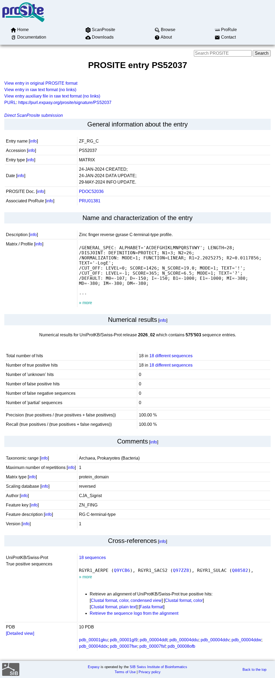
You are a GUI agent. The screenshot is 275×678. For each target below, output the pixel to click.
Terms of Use (125, 672)
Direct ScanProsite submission (33, 115)
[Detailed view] (20, 633)
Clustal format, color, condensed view (126, 600)
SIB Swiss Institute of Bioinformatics (158, 667)
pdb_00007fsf (152, 646)
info (33, 141)
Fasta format (151, 607)
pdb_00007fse (123, 646)
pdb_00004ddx (93, 646)
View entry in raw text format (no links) (40, 89)
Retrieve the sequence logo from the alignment (134, 613)
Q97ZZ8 (181, 570)
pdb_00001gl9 (124, 640)
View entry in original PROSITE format (40, 83)
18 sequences (92, 557)
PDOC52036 (91, 191)
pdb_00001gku (93, 640)
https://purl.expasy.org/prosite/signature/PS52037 (64, 102)
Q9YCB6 (122, 570)
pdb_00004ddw (246, 640)
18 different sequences (171, 355)
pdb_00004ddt (153, 640)
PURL (10, 102)
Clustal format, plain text (113, 607)
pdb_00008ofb (181, 646)
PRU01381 (89, 201)
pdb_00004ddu (183, 640)
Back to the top (254, 670)
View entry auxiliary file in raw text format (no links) (52, 96)
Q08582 (240, 570)
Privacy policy (150, 672)
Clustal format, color (184, 600)
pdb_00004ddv (215, 640)
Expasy (94, 667)
